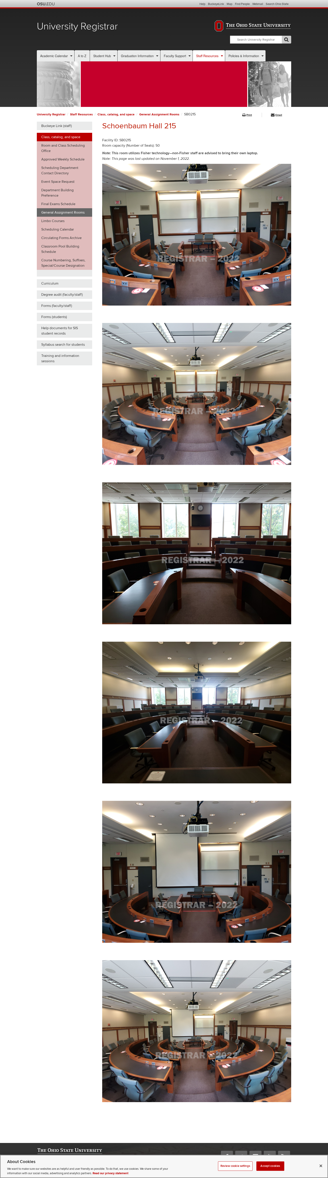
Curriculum (49, 283)
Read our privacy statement (110, 1173)
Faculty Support (175, 56)
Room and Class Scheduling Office (63, 148)
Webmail (257, 4)
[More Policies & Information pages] (262, 55)
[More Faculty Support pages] (190, 55)
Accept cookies (270, 1166)
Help (202, 4)
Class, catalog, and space (116, 114)
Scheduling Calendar (57, 229)
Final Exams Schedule (58, 204)
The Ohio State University (46, 4)
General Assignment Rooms (159, 114)
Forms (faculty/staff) (56, 306)
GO (286, 40)
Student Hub (102, 56)
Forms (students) (54, 317)
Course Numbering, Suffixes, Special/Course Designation (63, 263)
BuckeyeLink (216, 4)
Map (229, 4)
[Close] (321, 1166)
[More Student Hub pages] (114, 55)
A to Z (82, 56)
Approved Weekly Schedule (63, 159)
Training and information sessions (60, 358)
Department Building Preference (57, 193)
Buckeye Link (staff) (56, 126)
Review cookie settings (235, 1166)
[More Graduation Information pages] (157, 55)
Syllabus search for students (63, 344)
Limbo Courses (52, 221)
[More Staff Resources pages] (222, 55)
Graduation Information (137, 56)
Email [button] (278, 115)
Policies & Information (243, 56)
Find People (242, 4)
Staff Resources (207, 56)
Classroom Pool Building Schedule (60, 249)
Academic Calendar (54, 56)
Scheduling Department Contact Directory (59, 170)
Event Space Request (58, 181)
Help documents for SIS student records (59, 331)
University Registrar (77, 26)
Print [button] (249, 115)
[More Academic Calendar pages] (71, 55)
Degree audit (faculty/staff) (62, 294)
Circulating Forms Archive (61, 238)
